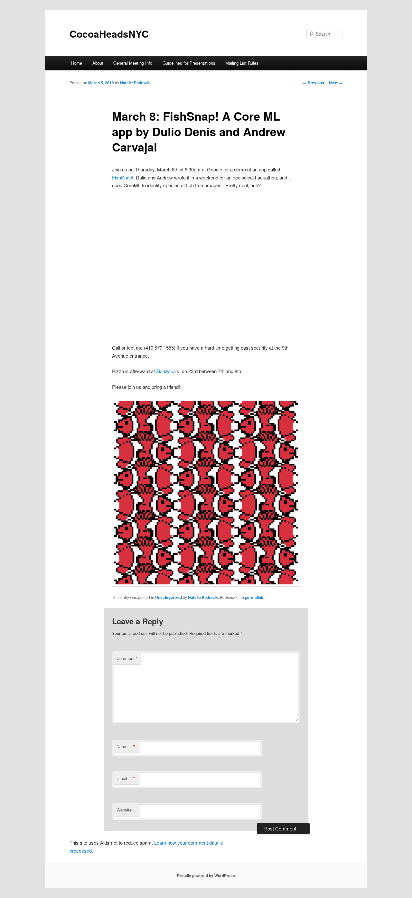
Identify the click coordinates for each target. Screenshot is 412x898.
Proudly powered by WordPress (206, 875)
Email (126, 778)
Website (124, 810)
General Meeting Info (132, 63)
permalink (254, 597)
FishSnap (122, 177)
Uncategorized (168, 597)
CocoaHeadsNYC (109, 34)
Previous (313, 83)
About (97, 63)
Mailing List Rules (241, 63)
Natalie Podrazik (135, 83)
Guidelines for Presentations (189, 63)
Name (126, 746)
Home (76, 63)
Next (335, 83)
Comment (127, 658)
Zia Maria (166, 371)
